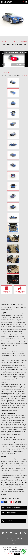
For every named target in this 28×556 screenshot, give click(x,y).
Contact (14, 540)
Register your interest (13, 507)
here (25, 75)
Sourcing (23, 538)
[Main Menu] (26, 2)
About (8, 538)
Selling (18, 538)
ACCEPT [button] (17, 553)
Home (4, 538)
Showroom (13, 538)
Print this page (11, 512)
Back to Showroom (12, 521)
